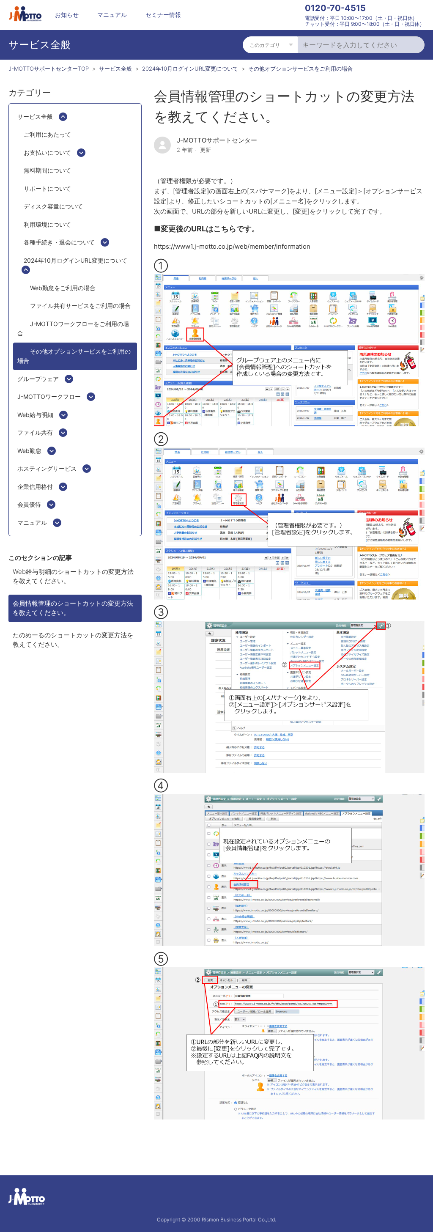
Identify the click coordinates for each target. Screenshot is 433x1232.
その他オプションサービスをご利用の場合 (300, 68)
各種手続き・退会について (59, 242)
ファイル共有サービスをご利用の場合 (80, 305)
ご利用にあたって (47, 134)
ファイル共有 (35, 432)
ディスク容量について (53, 206)
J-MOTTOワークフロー (49, 396)
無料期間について (47, 170)
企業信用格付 (35, 486)
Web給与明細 (35, 414)
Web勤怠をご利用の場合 (63, 287)
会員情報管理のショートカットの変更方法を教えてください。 (73, 608)
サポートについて (47, 188)
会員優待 (29, 504)
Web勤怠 (29, 450)
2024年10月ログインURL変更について (190, 68)
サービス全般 (115, 68)
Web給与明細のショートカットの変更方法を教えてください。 (73, 576)
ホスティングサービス (47, 468)
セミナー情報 (163, 14)
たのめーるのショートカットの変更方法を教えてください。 (73, 640)
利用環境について (47, 224)
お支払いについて (47, 152)
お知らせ (67, 14)
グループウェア (38, 378)
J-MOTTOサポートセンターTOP (48, 68)
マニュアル (112, 14)
